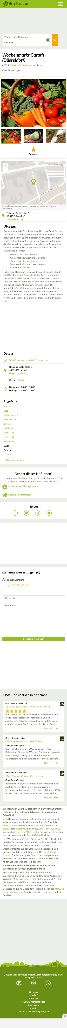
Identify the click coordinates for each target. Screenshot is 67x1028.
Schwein (48, 829)
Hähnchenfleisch (11, 420)
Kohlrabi (7, 455)
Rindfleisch (8, 428)
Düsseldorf (14, 65)
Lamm (56, 829)
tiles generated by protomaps (39, 206)
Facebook (19, 983)
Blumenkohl (8, 441)
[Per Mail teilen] (49, 513)
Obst (5, 411)
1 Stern (8, 585)
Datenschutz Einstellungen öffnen (33, 1011)
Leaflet (5, 206)
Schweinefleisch (10, 415)
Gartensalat (9, 437)
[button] (33, 182)
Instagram (48, 983)
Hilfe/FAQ (33, 995)
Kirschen (35, 825)
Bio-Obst (47, 852)
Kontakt (33, 1008)
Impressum (33, 1005)
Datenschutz (34, 999)
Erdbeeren (8, 825)
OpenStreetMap (7, 209)
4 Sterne (23, 585)
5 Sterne (27, 585)
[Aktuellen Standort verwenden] (48, 40)
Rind (41, 829)
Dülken (25, 65)
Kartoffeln (20, 829)
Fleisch (34, 855)
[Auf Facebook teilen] (15, 513)
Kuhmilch (7, 424)
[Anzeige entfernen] (64, 1016)
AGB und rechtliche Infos (33, 1002)
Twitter (33, 983)
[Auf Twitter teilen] (26, 513)
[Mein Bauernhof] (25, 4)
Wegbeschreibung (15, 219)
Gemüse (7, 406)
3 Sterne (18, 585)
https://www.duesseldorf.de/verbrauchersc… (30, 360)
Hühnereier (8, 433)
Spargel (6, 829)
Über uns (33, 992)
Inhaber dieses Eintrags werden (23, 486)
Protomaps (52, 206)
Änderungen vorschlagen (19, 495)
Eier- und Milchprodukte (28, 832)
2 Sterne (13, 585)
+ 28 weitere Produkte (14, 460)
